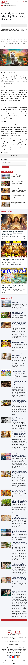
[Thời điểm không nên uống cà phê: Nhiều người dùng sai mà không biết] (6, 384)
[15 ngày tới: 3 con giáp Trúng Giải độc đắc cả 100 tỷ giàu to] (14, 276)
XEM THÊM (14, 619)
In (23, 155)
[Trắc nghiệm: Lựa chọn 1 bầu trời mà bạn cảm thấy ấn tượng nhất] (6, 532)
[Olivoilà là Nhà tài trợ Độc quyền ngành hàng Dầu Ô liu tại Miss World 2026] (6, 592)
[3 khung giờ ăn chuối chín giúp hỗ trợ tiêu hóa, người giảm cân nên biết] (6, 474)
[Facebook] (10, 657)
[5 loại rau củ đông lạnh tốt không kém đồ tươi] (6, 303)
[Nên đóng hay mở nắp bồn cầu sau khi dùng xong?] (6, 356)
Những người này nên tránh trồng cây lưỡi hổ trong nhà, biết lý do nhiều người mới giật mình (19, 544)
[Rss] (17, 657)
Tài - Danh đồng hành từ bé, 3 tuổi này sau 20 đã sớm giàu (13, 260)
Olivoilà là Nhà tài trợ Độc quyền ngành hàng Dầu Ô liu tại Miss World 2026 (19, 591)
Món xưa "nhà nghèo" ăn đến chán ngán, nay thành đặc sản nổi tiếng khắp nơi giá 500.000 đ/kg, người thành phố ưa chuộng (19, 518)
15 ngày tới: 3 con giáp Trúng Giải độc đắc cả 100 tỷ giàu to (13, 286)
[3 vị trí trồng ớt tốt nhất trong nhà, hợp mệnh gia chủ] (6, 315)
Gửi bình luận (5, 167)
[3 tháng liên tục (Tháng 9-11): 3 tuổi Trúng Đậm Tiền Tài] (6, 493)
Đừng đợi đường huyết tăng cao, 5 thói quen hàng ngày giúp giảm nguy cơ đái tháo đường (19, 401)
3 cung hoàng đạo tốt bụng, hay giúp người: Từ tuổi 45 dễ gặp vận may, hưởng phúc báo (12, 233)
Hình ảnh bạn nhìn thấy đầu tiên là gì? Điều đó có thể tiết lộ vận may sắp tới (19, 419)
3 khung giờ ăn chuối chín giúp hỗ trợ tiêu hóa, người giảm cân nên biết (19, 472)
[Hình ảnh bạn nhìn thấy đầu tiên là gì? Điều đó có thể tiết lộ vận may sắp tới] (6, 420)
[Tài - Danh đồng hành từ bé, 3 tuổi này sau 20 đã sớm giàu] (14, 249)
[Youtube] (13, 657)
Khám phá (3, 228)
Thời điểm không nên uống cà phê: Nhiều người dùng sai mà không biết (19, 383)
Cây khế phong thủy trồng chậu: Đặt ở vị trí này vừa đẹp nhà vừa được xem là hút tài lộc (19, 501)
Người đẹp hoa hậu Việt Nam (9, 5)
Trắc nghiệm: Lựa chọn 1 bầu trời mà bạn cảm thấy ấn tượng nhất (19, 531)
